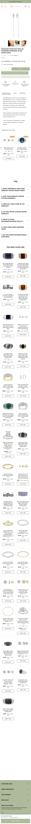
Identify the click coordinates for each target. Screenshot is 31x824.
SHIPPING (23, 93)
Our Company (6, 794)
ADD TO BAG (15, 821)
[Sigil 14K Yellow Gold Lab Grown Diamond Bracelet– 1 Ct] (8, 611)
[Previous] (2, 1)
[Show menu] (2, 6)
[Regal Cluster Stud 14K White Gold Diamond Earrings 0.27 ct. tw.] (23, 643)
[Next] (29, 1)
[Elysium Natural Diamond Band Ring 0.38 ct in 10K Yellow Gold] (8, 377)
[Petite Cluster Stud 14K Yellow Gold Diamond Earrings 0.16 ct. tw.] (8, 140)
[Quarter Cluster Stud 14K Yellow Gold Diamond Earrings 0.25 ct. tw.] (23, 582)
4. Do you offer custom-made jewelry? (14, 213)
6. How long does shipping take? (12, 228)
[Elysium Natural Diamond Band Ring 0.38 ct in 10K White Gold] (23, 406)
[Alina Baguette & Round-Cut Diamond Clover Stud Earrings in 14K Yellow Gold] (8, 582)
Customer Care (6, 784)
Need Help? (5, 800)
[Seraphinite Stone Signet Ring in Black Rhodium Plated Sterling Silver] (23, 435)
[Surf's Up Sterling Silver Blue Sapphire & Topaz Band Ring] (8, 287)
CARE (15, 93)
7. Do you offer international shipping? (14, 236)
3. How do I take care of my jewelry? (13, 205)
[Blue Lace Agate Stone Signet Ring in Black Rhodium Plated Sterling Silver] (23, 494)
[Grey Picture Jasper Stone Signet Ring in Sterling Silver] (8, 701)
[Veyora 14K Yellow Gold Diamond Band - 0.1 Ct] (8, 466)
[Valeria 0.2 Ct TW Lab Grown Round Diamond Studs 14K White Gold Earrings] (23, 317)
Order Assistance (7, 789)
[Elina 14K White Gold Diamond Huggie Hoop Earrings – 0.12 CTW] (23, 377)
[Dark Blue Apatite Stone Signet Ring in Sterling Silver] (21, 140)
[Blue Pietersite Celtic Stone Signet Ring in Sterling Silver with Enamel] (8, 256)
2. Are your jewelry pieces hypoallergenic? (12, 197)
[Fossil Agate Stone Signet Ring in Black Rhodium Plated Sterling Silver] (8, 643)
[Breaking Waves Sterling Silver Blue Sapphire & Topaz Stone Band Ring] (8, 494)
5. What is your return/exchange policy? (12, 220)
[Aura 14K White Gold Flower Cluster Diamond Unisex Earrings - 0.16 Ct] (8, 672)
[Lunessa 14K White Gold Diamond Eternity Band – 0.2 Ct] (23, 523)
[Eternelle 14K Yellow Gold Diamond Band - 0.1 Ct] (23, 554)
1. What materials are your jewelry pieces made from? (13, 189)
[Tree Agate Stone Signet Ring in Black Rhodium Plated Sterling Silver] (8, 346)
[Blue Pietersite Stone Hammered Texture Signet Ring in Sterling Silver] (8, 317)
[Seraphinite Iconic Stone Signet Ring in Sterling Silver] (23, 672)
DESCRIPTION (6, 93)
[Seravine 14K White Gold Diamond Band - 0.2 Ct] (8, 554)
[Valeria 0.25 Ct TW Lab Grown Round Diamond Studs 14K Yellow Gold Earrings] (23, 466)
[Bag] (28, 6)
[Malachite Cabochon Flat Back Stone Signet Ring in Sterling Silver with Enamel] (8, 406)
